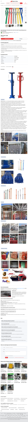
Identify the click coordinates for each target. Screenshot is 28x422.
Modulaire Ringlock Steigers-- (4, 398)
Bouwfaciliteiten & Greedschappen (15, 5)
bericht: (4, 351)
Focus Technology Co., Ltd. (13, 417)
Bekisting (21, 5)
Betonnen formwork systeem (24, 398)
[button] (1, 1)
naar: (4, 349)
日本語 (11, 415)
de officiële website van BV (20, 288)
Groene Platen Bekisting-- (17, 398)
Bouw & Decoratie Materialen (7, 5)
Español (16, 415)
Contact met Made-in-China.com (19, 413)
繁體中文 (8, 415)
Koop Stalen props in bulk (22, 409)
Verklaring (5, 413)
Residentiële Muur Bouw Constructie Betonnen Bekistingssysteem (24, 381)
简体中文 (6, 415)
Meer (1, 410)
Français (13, 415)
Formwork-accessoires (10, 399)
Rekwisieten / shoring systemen (17, 399)
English (3, 415)
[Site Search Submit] (21, 3)
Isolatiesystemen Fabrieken (21, 407)
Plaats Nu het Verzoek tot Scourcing (19, 357)
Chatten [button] (21, 38)
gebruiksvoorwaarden (18, 419)
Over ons (2, 413)
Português (22, 415)
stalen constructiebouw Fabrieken (13, 407)
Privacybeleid (13, 413)
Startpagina (2, 5)
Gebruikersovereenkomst (9, 413)
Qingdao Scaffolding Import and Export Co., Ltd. (7, 32)
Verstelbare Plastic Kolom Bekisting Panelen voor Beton (4, 381)
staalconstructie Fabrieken (4, 407)
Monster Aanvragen (18, 40)
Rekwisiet (16, 409)
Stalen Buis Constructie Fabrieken (5, 409)
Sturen (6, 357)
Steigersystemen (2, 399)
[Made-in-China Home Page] (14, 1)
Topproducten (24, 413)
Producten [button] (8, 3)
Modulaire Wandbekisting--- (10, 398)
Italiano (24, 415)
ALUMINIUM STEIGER (23, 399)
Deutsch (19, 415)
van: (4, 347)
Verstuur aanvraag (7, 38)
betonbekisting (12, 409)
